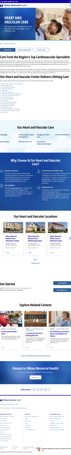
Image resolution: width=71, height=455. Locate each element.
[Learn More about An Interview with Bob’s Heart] (11, 347)
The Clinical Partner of (13, 408)
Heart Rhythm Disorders (7, 99)
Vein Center (4, 112)
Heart (42, 329)
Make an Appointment (24, 50)
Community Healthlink (54, 427)
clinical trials (46, 179)
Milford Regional (53, 425)
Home (1, 43)
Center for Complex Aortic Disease (10, 95)
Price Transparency (4, 441)
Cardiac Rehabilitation (7, 89)
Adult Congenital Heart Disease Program (12, 84)
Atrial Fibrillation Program (8, 87)
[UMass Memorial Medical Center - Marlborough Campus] (35, 253)
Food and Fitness (30, 330)
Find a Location (41, 50)
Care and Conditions (11, 329)
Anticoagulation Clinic (7, 85)
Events (26, 423)
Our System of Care (55, 414)
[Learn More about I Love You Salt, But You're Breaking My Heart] (35, 347)
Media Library (28, 425)
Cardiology (4, 90)
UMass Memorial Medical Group (57, 429)
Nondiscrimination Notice (30, 429)
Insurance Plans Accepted (6, 423)
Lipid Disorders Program (7, 105)
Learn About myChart (5, 429)
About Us (27, 414)
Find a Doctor (7, 50)
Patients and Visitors (6, 414)
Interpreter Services (4, 425)
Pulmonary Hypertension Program (10, 109)
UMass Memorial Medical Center (57, 416)
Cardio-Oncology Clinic (7, 92)
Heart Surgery (5, 100)
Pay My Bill (2, 432)
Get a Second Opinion (62, 135)
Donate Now (36, 378)
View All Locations (35, 263)
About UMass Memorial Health (32, 416)
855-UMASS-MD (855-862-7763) (10, 1)
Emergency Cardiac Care (43, 136)
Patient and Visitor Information (7, 416)
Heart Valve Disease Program (9, 102)
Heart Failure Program (7, 97)
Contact (26, 418)
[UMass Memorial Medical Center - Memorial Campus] (57, 253)
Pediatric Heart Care (6, 107)
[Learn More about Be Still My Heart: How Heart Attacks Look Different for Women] (60, 347)
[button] (70, 238)
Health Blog (5, 438)
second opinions (16, 188)
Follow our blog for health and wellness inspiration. (35, 355)
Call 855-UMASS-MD (62, 283)
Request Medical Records (5, 434)
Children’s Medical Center (55, 418)
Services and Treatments (10, 43)
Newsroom (27, 427)
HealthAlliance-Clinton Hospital (56, 423)
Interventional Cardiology (8, 104)
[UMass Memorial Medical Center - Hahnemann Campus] (13, 253)
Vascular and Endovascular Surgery (10, 110)
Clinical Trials (3, 418)
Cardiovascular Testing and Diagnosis (11, 94)
